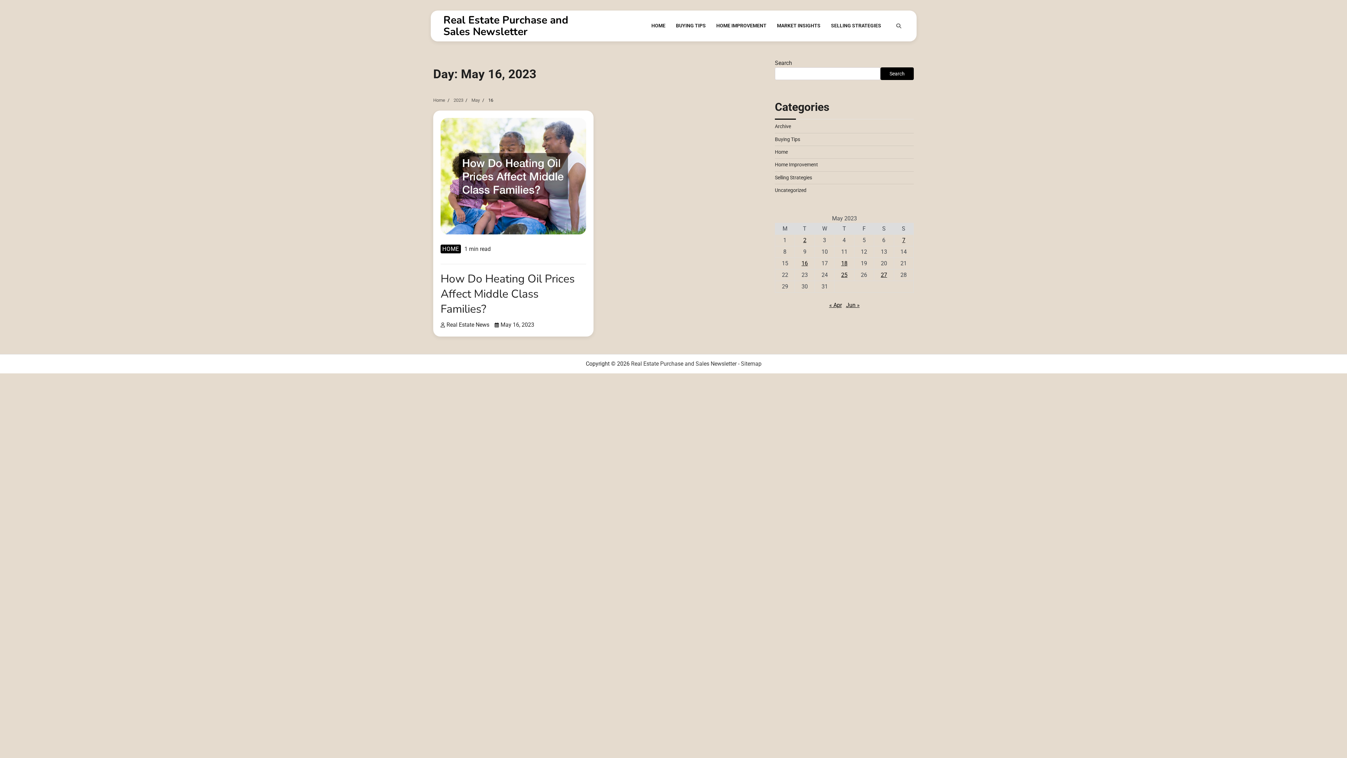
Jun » (853, 305)
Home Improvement (741, 25)
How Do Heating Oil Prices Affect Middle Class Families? (508, 294)
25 (844, 275)
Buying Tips (691, 25)
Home (658, 25)
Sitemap (751, 363)
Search (783, 63)
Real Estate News (468, 324)
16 (805, 263)
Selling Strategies (856, 25)
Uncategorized (790, 190)
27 (884, 275)
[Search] (898, 26)
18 (844, 263)
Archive (783, 126)
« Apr (835, 305)
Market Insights (798, 25)
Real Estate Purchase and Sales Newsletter (505, 26)
